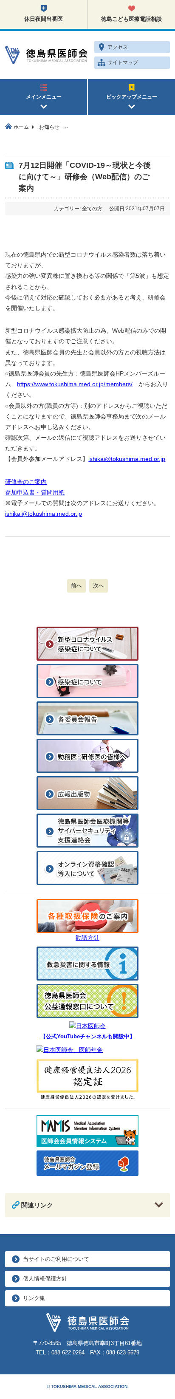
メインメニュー (44, 97)
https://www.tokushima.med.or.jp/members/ (75, 384)
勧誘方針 (87, 937)
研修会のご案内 (26, 481)
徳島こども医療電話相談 (131, 19)
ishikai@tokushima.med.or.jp (126, 458)
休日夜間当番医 (43, 19)
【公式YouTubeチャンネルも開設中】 (87, 1037)
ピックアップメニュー (131, 97)
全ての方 (92, 209)
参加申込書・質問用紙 (35, 492)
